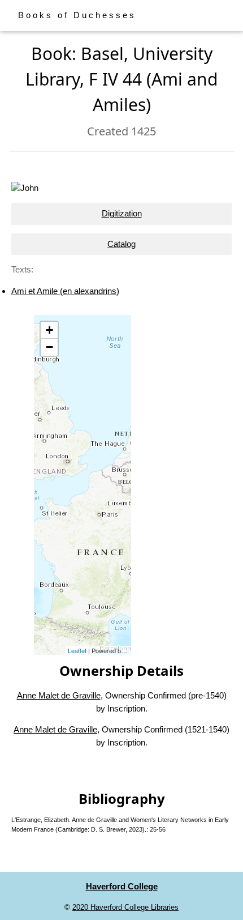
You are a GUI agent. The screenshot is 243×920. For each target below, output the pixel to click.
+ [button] (49, 330)
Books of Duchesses (77, 15)
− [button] (49, 347)
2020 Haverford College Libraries (125, 907)
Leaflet (77, 650)
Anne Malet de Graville (59, 695)
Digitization (122, 213)
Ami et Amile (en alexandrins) (65, 291)
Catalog (121, 244)
